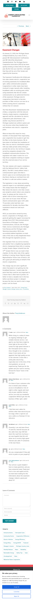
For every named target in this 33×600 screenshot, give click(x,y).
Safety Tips (19, 553)
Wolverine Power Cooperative (12, 559)
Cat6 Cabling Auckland (14, 460)
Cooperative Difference (22, 536)
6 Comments (26, 289)
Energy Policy (24, 287)
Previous (21, 26)
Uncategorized (8, 556)
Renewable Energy (9, 553)
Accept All (16, 587)
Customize (16, 591)
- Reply (26, 332)
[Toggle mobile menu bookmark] (29, 15)
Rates (16, 549)
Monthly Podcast (8, 549)
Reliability (23, 549)
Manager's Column (7, 289)
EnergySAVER (17, 543)
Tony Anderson (7, 287)
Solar (26, 553)
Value (15, 556)
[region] (16, 585)
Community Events (9, 536)
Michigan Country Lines (16, 289)
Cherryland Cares (20, 532)
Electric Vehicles (8, 539)
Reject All (16, 596)
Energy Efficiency (20, 539)
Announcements (8, 532)
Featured (25, 543)
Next (27, 26)
